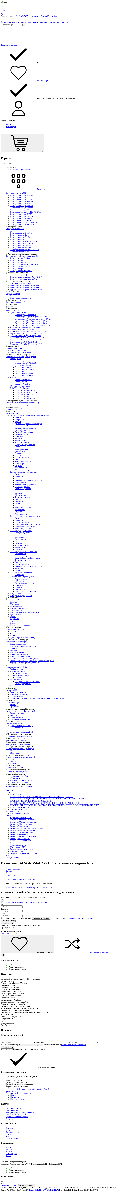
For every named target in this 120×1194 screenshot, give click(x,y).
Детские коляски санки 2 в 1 (21, 732)
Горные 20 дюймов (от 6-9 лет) (22, 329)
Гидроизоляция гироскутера (21, 849)
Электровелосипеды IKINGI (21, 204)
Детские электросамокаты (20, 231)
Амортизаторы (21, 468)
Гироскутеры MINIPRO (24, 369)
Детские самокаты (17, 696)
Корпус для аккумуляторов (25, 583)
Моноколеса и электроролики (22, 386)
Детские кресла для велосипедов (23, 638)
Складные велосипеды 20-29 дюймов (25, 327)
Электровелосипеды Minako (21, 206)
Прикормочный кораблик (20, 656)
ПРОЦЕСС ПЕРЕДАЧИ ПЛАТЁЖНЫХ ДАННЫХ (31, 801)
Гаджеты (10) (11, 761)
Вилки (13, 623)
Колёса (18, 447)
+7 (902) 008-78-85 (21, 16)
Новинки (9, 1152)
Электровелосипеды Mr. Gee (21, 216)
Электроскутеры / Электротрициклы (20, 1113)
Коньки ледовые (16, 680)
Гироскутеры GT (21, 371)
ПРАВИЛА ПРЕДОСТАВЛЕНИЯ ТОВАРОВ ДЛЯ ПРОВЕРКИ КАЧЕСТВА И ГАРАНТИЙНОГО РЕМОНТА (54, 805)
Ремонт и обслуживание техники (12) (21, 757)
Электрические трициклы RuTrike (24, 279)
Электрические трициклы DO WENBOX (26, 277)
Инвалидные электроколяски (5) (19, 736)
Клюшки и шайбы (17, 686)
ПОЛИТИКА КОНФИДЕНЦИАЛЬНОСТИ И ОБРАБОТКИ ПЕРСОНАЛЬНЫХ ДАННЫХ (47, 799)
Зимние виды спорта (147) (16, 667)
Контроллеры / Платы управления (28, 524)
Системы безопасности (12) (17, 776)
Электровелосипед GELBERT (22, 220)
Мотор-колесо (20, 440)
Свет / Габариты (21, 434)
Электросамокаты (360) (15, 229)
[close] (2, 12)
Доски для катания (17, 717)
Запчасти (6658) (12, 413)
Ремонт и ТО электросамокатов (23, 820)
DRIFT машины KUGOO (25, 394)
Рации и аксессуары (18, 644)
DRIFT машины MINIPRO (25, 390)
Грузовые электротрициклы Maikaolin (25, 287)
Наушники (14, 763)
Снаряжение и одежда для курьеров (24, 646)
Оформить (25, 169)
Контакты (9, 790)
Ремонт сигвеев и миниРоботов (23, 837)
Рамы (17, 505)
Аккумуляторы (21, 579)
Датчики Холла (21, 589)
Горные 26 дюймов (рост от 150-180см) (26, 334)
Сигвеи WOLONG (22, 384)
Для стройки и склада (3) (16, 740)
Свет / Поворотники (23, 489)
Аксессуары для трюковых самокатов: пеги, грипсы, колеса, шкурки (37, 698)
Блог (7, 855)
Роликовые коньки (17, 713)
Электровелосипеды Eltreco (21, 218)
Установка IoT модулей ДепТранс (23, 853)
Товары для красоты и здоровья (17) (20, 749)
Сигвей (13, 378)
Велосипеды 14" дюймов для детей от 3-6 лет (33, 319)
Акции (8, 1156)
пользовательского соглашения (80, 918)
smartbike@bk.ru (12, 1091)
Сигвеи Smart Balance (23, 380)
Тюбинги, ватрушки (18, 669)
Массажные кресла (17, 751)
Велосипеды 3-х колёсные (25, 315)
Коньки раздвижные (23, 684)
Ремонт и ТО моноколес (20, 834)
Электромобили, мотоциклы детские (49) (22, 403)
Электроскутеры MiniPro (20, 262)
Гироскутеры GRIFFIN (24, 375)
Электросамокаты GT (19, 239)
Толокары (19, 728)
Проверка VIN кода (18, 851)
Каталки (18, 730)
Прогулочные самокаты (19, 694)
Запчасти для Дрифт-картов (21, 531)
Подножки (19, 453)
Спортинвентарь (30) (14, 703)
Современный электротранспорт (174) (21, 357)
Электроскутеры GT (18, 260)
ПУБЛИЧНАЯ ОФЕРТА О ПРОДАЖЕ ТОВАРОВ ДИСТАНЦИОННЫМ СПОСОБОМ (45, 803)
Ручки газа (19, 537)
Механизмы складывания (25, 470)
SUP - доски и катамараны (20, 352)
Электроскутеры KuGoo (20, 258)
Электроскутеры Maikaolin (21, 271)
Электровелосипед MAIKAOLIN (23, 222)
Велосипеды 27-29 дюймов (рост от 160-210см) (29, 340)
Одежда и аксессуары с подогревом (24, 663)
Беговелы (14, 715)
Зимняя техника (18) (14, 409)
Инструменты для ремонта (21, 596)
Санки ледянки (21, 673)
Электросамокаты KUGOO (21, 233)
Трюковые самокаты (18, 692)
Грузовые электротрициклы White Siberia (26, 290)
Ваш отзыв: (73, 1042)
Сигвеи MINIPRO (22, 382)
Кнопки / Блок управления (25, 428)
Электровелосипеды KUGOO (22, 195)
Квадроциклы (11, 1119)
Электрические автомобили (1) (18, 745)
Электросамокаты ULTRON (21, 243)
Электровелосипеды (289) (16, 193)
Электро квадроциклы (19, 296)
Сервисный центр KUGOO (21, 818)
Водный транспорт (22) (15, 348)
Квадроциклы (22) (13, 294)
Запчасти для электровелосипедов (24, 472)
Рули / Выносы (21, 451)
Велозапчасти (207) (13, 600)
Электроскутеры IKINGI (20, 269)
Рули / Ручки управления (25, 526)
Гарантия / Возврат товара (20, 813)
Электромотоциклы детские (21, 405)
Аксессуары (20, 464)
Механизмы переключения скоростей (25, 612)
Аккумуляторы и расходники (22, 577)
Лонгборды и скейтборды (20, 719)
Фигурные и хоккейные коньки (27, 682)
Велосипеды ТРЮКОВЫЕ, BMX (23, 342)
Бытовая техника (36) (14, 768)
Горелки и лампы (17, 652)
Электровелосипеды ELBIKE (22, 225)
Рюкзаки (13, 650)
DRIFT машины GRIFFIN (25, 399)
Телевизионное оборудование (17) (19, 772)
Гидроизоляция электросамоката (23, 830)
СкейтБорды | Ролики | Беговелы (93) (20, 711)
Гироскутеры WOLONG (24, 373)
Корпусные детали (22, 457)
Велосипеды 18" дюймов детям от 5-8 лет (31, 323)
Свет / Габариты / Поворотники (27, 558)
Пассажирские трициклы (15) (17, 275)
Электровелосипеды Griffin (21, 199)
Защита (13, 631)
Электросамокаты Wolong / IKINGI (24, 241)
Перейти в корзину (13, 169)
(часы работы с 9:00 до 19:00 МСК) (43, 16)
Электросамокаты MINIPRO (21, 245)
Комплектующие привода (25, 556)
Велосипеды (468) (13, 310)
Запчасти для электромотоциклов (23, 552)
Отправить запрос (8, 921)
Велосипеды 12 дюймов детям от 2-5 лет (31, 317)
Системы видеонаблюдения (21, 780)
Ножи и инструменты (19, 654)
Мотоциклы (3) (12, 306)
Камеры (18, 417)
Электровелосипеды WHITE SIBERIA (25, 212)
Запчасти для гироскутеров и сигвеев (25, 516)
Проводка (19, 436)
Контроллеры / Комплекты (25, 426)
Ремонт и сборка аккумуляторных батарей (27, 828)
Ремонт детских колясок (20, 839)
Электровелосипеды (14, 1108)
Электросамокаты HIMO (20, 252)
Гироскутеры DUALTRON (25, 363)
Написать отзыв (7, 923)
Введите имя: (6, 1042)
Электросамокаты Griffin (20, 237)
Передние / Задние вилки (25, 445)
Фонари (13, 648)
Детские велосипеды (18, 313)
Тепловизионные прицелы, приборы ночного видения (32, 661)
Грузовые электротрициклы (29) (18, 283)
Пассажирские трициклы (16, 1115)
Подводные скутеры (18, 350)
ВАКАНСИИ (15, 795)
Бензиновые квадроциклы (20, 298)
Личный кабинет (12, 1149)
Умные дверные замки (19, 782)
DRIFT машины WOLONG (26, 392)
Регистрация (11, 127)
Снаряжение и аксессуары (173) (18, 642)
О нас (8, 793)
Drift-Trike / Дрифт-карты (20, 388)
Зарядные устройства (23, 461)
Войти (8, 125)
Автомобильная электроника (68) (19, 786)
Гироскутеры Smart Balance (26, 361)
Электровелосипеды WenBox (22, 201)
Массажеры (15, 753)
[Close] (2, 1181)
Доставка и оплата (13, 811)
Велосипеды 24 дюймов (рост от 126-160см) (28, 331)
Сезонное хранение (18, 845)
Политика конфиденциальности (18, 1093)
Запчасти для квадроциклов (21, 573)
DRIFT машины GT (23, 396)
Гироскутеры (15, 359)
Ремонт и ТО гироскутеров (21, 824)
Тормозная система (22, 443)
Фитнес (13, 705)
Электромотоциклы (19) (15, 302)
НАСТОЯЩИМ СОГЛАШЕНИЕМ (44, 1190)
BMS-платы (19, 581)
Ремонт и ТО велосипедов (20, 826)
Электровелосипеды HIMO (21, 214)
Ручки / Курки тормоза (24, 432)
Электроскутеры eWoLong (20, 266)
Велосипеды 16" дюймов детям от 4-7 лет (31, 321)
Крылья (18, 422)
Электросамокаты (13, 1110)
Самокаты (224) (12, 690)
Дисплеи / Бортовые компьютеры (28, 424)
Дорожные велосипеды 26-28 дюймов (25, 336)
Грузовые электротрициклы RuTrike (24, 285)
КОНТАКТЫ (7, 18)
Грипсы (18, 455)
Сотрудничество (12, 858)
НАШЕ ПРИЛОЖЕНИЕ (20, 807)
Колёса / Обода (16, 606)
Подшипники (15, 594)
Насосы (13, 635)
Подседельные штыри (19, 608)
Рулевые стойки (21, 449)
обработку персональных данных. (30, 1045)
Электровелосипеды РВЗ (20, 210)
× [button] (1, 1192)
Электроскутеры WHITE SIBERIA (24, 264)
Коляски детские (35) (14, 724)
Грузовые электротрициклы (17, 1117)
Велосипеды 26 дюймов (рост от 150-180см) (28, 338)
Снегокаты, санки (17, 671)
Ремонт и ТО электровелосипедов (24, 822)
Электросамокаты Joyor (19, 235)
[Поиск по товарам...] (24, 25)
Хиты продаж (11, 1154)
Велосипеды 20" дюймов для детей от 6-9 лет (33, 325)
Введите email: (40, 1042)
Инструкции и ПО (17, 847)
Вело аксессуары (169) (15, 629)
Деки (17, 459)
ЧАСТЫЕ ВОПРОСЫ (19, 809)
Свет (12, 633)
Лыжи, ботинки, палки (19, 675)
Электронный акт (17, 843)
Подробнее (5, 10)
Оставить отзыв (7, 1047)
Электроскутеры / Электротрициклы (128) (22, 256)
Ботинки (18, 677)
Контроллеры (20, 482)
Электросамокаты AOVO (20, 248)
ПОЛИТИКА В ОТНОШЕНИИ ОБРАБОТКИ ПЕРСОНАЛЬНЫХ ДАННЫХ (41, 797)
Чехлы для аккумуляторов (25, 591)
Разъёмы (18, 438)
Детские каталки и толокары (21, 726)
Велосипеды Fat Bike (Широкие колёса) (26, 344)
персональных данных (41, 918)
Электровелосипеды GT (20, 197)
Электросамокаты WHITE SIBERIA (24, 250)
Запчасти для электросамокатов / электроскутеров (30, 415)
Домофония (15, 778)
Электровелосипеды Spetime (21, 208)
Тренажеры (14, 707)
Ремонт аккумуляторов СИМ (21, 832)
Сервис (8, 816)
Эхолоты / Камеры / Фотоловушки (24, 659)
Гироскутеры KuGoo (23, 367)
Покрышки (19, 420)
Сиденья (18, 466)
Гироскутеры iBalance (23, 365)
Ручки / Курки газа (22, 430)
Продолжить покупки (26, 1185)
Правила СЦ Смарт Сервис (21, 841)
